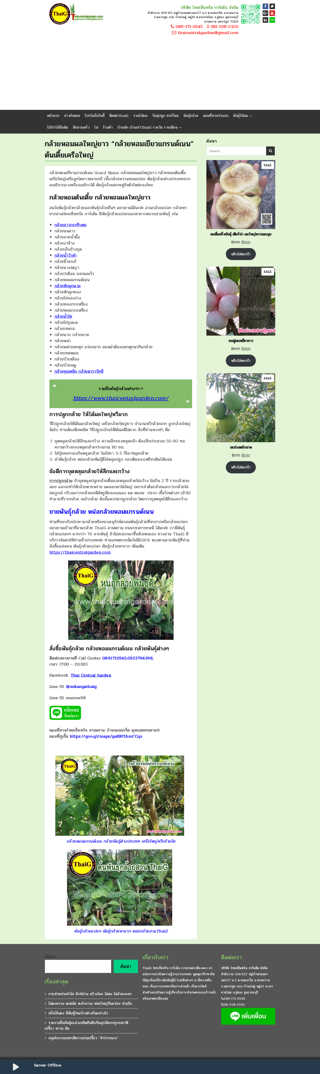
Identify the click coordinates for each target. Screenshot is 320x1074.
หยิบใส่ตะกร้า (240, 254)
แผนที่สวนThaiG (215, 116)
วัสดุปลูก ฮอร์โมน (165, 116)
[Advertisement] (160, 74)
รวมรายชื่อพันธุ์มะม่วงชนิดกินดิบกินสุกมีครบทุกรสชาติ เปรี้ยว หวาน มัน (86, 1025)
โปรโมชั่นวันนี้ (95, 116)
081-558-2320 (223, 27)
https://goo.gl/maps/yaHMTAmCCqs (106, 736)
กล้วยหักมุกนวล (68, 286)
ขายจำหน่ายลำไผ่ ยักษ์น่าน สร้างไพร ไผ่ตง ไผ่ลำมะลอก (90, 994)
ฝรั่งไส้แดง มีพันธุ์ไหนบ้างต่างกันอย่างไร (78, 1013)
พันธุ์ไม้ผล (241, 116)
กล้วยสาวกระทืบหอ (71, 225)
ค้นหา (50, 957)
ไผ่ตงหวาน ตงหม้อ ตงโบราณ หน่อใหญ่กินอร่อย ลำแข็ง (90, 1003)
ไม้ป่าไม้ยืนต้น (57, 127)
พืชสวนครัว (81, 127)
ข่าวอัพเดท (72, 116)
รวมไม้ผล (140, 116)
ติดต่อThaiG (119, 116)
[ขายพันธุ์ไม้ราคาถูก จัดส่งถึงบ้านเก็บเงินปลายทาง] (75, 14)
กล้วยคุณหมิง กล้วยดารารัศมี (79, 371)
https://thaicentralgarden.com (80, 552)
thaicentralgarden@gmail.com (207, 33)
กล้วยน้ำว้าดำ (66, 255)
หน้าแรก (53, 116)
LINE (272, 20)
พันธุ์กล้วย (190, 116)
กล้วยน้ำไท (63, 316)
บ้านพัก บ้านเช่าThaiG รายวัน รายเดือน (148, 127)
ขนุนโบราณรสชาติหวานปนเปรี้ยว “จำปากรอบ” (83, 1038)
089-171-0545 (188, 27)
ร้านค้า (108, 127)
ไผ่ (96, 127)
